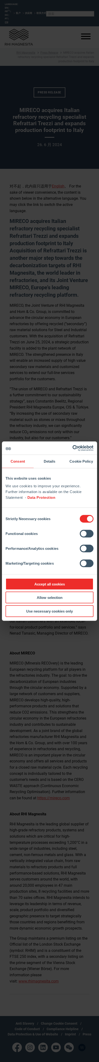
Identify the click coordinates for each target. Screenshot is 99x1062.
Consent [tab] (18, 461)
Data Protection (41, 497)
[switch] (86, 533)
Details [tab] (50, 461)
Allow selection (49, 598)
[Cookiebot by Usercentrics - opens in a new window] (72, 448)
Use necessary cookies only (49, 611)
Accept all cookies (49, 584)
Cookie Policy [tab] (81, 461)
